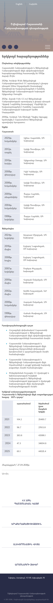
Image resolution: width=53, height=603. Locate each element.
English (19, 4)
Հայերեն (33, 4)
